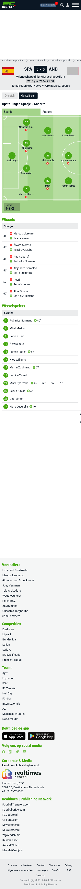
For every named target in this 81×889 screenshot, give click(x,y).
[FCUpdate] (9, 5)
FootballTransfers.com (16, 804)
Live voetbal (48, 5)
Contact (41, 865)
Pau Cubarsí (21, 256)
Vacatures (54, 865)
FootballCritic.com (13, 809)
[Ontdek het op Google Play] (41, 736)
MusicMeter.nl (10, 830)
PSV (4, 683)
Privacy (69, 865)
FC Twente (8, 688)
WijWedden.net (11, 835)
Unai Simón (16, 398)
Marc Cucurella (23, 272)
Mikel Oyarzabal (23, 249)
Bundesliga (9, 639)
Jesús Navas (21, 238)
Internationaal (37, 60)
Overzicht (10, 95)
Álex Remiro (17, 344)
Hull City (7, 693)
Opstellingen (28, 95)
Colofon (56, 870)
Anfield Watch (10, 845)
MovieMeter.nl (10, 824)
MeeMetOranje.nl (12, 850)
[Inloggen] (66, 5)
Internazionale (11, 703)
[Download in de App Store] (14, 736)
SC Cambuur (10, 718)
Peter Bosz (9, 600)
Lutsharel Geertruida (15, 570)
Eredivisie (8, 629)
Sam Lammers (11, 616)
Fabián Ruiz (17, 336)
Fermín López (22, 284)
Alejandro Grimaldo (25, 268)
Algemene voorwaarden (20, 870)
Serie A (6, 649)
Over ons (12, 865)
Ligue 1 (6, 634)
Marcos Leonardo (13, 575)
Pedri (17, 279)
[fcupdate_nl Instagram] (10, 752)
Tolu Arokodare (11, 590)
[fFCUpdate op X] (17, 752)
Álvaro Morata (22, 245)
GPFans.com (10, 819)
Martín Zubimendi (24, 295)
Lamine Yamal (18, 375)
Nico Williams (18, 359)
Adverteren (26, 865)
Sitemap (40, 875)
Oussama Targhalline (15, 610)
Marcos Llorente (23, 233)
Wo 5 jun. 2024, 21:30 (40, 81)
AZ (4, 708)
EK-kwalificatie (11, 654)
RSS (69, 870)
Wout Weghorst (11, 595)
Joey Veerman (11, 585)
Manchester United (13, 713)
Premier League (11, 659)
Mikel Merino (17, 328)
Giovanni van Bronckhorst (18, 580)
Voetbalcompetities (13, 60)
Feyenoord (8, 678)
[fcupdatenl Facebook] (3, 752)
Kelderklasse (10, 840)
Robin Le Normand (25, 261)
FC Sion (7, 698)
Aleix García (21, 291)
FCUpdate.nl (9, 814)
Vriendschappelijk (61, 60)
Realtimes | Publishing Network (40, 884)
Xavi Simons (9, 605)
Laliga (6, 644)
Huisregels (42, 870)
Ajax (5, 673)
